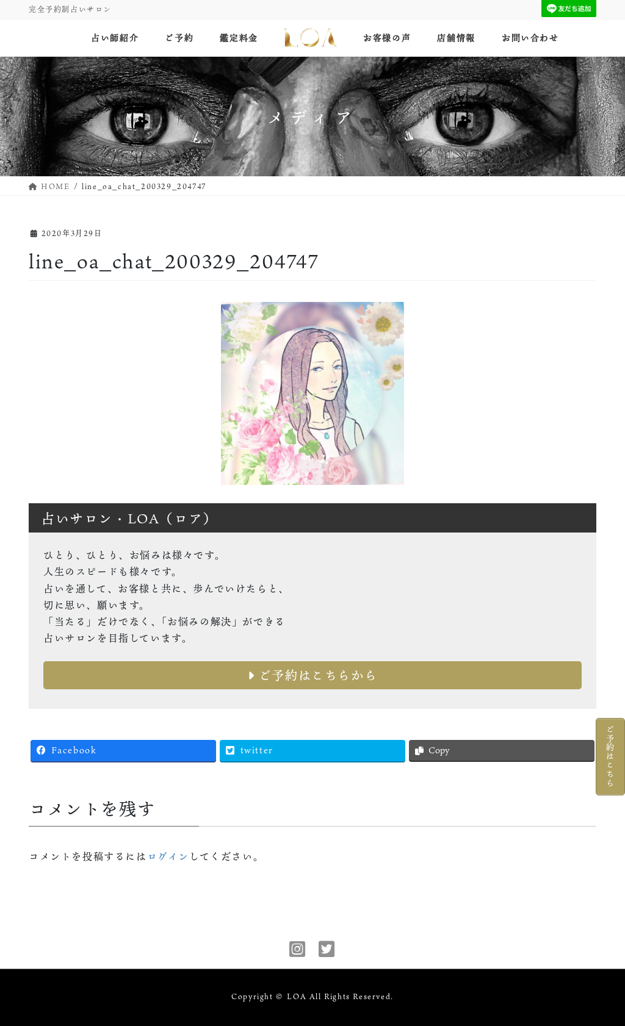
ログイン (168, 856)
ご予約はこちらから (316, 675)
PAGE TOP (600, 984)
